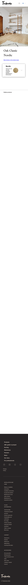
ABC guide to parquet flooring (10, 446)
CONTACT (6, 535)
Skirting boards (7, 555)
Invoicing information (8, 545)
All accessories (7, 553)
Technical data (7, 509)
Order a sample (7, 528)
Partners (6, 452)
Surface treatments (8, 515)
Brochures (6, 530)
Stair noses (6, 560)
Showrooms (6, 538)
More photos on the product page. (11, 60)
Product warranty (7, 522)
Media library (7, 543)
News (5, 455)
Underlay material (8, 562)
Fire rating (6, 520)
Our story (7, 458)
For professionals (9, 460)
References (7, 450)
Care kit (5, 564)
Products (6, 442)
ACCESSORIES (7, 550)
